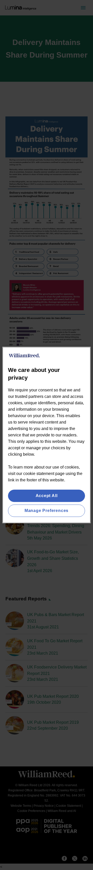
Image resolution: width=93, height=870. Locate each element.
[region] (46, 435)
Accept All (47, 495)
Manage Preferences (46, 510)
